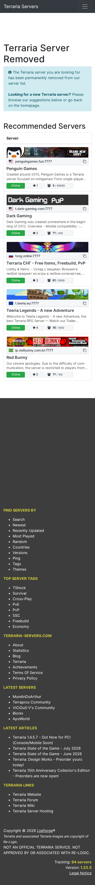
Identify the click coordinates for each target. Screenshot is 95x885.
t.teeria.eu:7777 (26, 303)
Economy (21, 626)
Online (16, 185)
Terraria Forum (25, 800)
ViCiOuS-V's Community (34, 707)
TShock (19, 587)
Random (20, 541)
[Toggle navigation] (84, 6)
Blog (17, 656)
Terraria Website (27, 794)
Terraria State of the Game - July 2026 (47, 748)
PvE (16, 604)
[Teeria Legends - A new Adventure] (47, 294)
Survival (20, 593)
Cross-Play (22, 598)
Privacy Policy (25, 678)
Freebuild (21, 621)
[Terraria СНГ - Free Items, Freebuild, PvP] (47, 247)
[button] (84, 161)
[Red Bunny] (47, 342)
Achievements (25, 667)
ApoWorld (21, 718)
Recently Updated (28, 530)
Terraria (19, 661)
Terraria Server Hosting (33, 811)
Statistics (21, 650)
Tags (17, 563)
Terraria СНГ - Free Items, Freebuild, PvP (45, 263)
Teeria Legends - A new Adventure (40, 310)
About (18, 645)
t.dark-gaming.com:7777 (33, 209)
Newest (19, 525)
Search (19, 519)
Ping (16, 558)
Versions (20, 552)
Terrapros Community (32, 702)
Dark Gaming (19, 215)
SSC (16, 615)
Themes (19, 569)
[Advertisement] (47, 29)
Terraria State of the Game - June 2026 (47, 753)
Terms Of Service (28, 672)
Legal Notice (80, 873)
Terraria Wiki (24, 805)
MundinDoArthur (27, 696)
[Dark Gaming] (47, 200)
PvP (16, 610)
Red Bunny (16, 357)
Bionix (18, 713)
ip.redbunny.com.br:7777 (33, 350)
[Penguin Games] (47, 152)
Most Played (23, 536)
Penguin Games (21, 168)
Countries (21, 547)
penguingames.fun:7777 (33, 161)
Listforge (45, 830)
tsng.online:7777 (27, 256)
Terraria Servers (21, 6)
